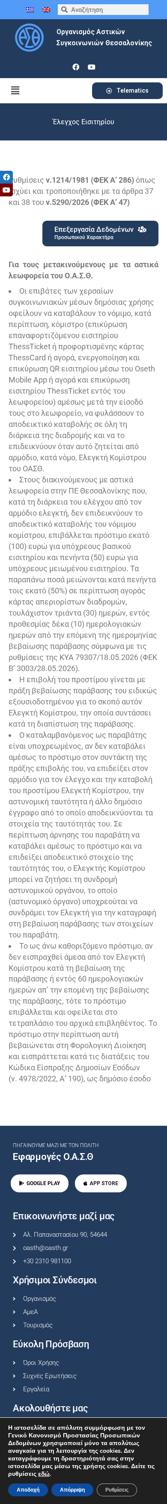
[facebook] (76, 67)
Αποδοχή (28, 1489)
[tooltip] (6, 177)
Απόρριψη (72, 1489)
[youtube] (91, 67)
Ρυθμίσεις (116, 1489)
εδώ (44, 1474)
